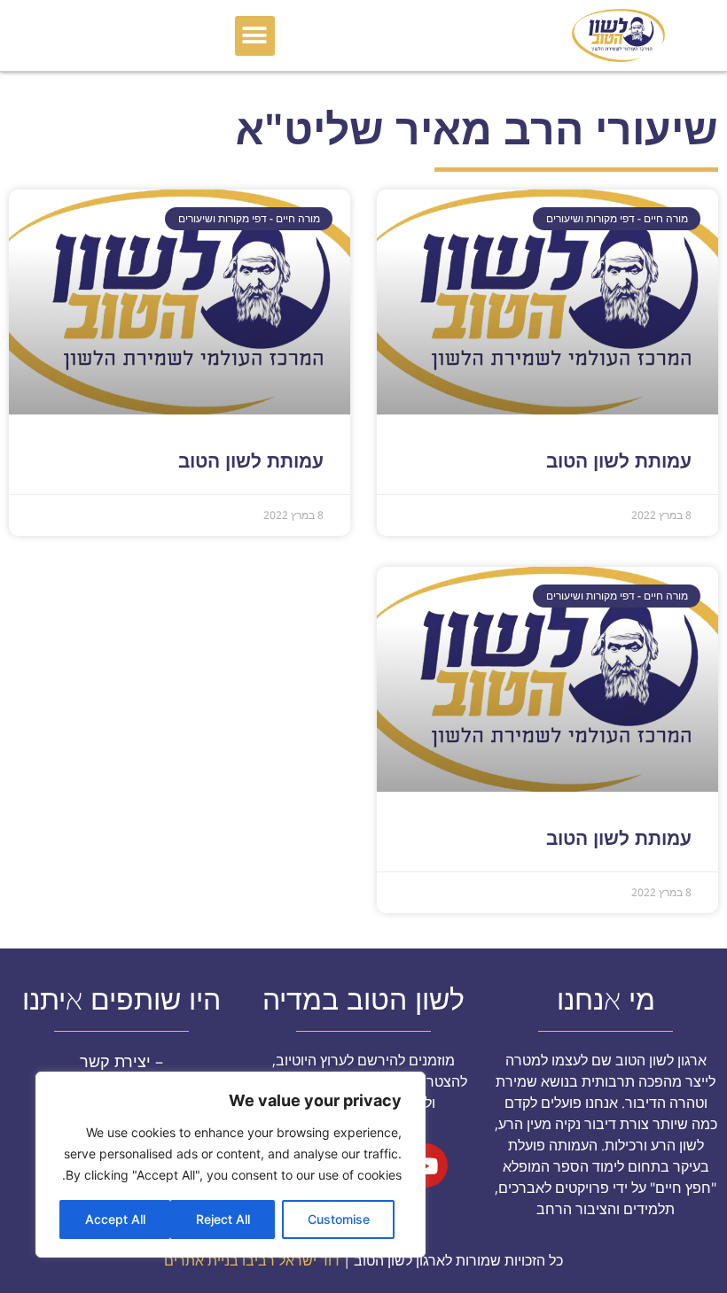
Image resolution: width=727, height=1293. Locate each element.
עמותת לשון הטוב (619, 460)
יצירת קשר (115, 1061)
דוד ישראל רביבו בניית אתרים (252, 1260)
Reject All (223, 1219)
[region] (230, 1165)
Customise (339, 1219)
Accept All (115, 1219)
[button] (255, 36)
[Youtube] (425, 1165)
